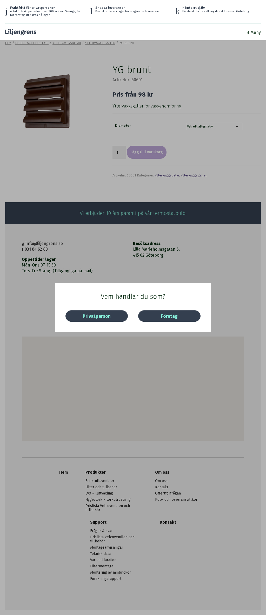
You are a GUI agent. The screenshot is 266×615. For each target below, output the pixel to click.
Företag (169, 316)
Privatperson (97, 316)
